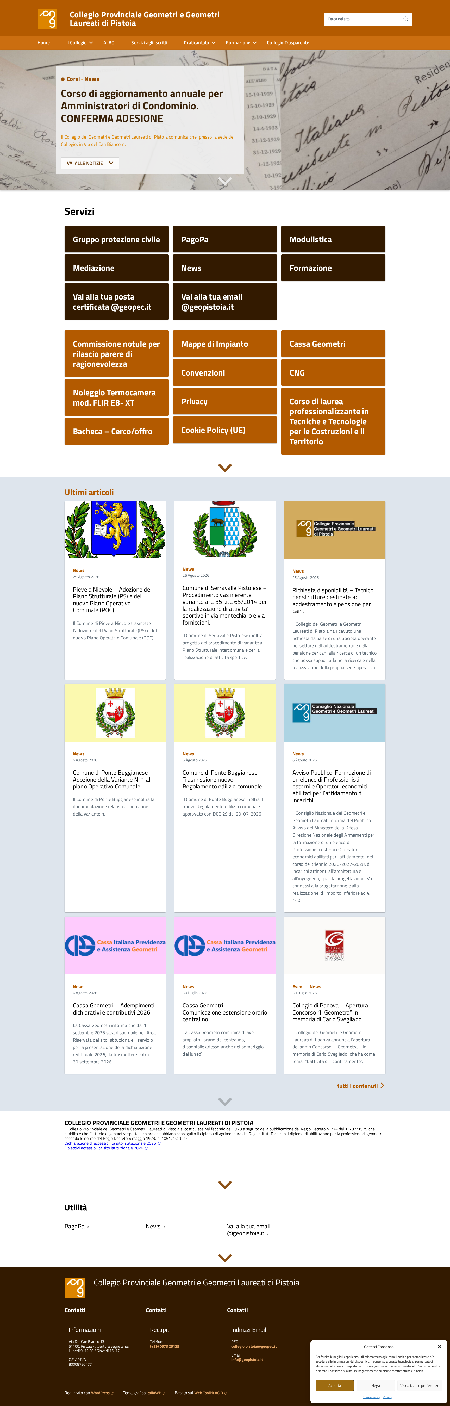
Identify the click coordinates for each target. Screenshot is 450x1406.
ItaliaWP (154, 1393)
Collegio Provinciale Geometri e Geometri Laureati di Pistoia (145, 18)
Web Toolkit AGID (208, 1393)
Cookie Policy (371, 1397)
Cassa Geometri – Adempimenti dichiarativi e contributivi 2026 (114, 1009)
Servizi (80, 211)
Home (44, 42)
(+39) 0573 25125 (164, 1346)
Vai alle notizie (85, 163)
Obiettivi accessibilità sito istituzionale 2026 (104, 1148)
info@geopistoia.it (247, 1360)
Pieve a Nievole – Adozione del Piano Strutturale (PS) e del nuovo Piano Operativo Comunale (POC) (112, 599)
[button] (439, 1346)
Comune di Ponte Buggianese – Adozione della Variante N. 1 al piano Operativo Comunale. (113, 779)
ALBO (109, 42)
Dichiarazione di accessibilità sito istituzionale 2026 (110, 1143)
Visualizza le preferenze (419, 1386)
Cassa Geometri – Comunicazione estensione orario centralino (225, 1012)
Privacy (387, 1397)
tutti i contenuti (358, 1085)
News (91, 78)
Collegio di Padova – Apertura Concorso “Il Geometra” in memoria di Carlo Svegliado (330, 1012)
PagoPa (75, 1226)
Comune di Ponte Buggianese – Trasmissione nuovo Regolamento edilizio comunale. (223, 779)
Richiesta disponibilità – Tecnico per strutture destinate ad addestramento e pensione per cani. (332, 600)
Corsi (73, 78)
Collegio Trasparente (288, 42)
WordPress (100, 1393)
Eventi (299, 986)
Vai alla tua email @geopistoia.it (248, 1229)
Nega (375, 1386)
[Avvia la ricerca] (406, 19)
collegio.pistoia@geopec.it (254, 1346)
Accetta (334, 1386)
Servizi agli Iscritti (149, 42)
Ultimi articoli (89, 492)
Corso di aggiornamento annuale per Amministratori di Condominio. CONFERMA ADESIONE (142, 105)
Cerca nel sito (339, 19)
